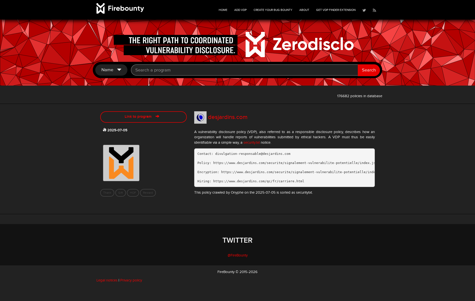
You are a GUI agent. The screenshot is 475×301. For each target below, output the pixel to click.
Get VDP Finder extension (336, 10)
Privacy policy (131, 280)
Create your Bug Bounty (273, 10)
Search (369, 70)
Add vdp (240, 10)
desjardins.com (227, 117)
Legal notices (107, 280)
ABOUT (304, 10)
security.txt (251, 142)
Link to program (140, 117)
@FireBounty (238, 255)
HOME (223, 10)
